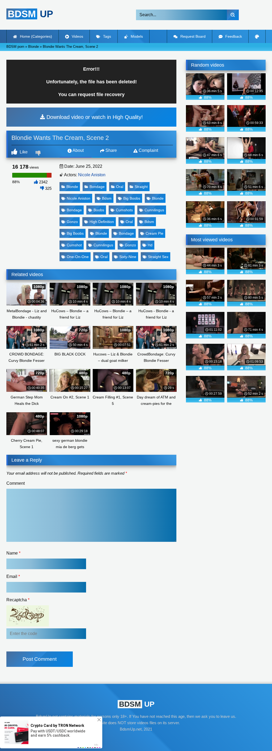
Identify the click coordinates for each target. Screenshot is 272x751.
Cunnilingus (154, 210)
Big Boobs (131, 198)
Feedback (233, 36)
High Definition (102, 222)
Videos (77, 36)
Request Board (192, 36)
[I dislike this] (39, 153)
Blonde (72, 186)
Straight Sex (158, 257)
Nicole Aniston (91, 175)
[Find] (233, 15)
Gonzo (72, 222)
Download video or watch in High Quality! (94, 117)
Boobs (99, 210)
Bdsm (107, 198)
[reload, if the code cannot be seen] (27, 625)
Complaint (148, 150)
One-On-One (78, 257)
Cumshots (124, 210)
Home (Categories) (35, 36)
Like (23, 152)
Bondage (97, 186)
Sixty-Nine (127, 257)
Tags (106, 36)
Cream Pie (154, 233)
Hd (150, 245)
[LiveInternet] (136, 739)
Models (136, 36)
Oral (119, 186)
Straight (141, 186)
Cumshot (74, 245)
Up (30, 13)
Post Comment (40, 659)
